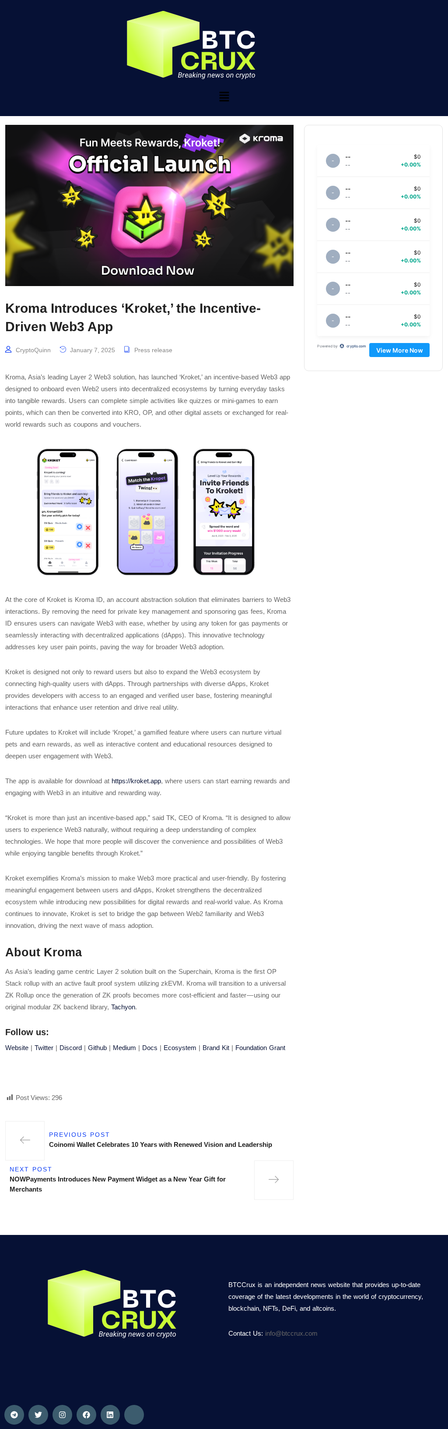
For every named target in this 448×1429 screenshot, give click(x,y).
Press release (153, 350)
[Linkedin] (110, 1415)
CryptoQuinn (33, 350)
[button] (224, 96)
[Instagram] (62, 1415)
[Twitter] (38, 1415)
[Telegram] (14, 1415)
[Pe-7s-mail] (134, 1415)
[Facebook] (86, 1415)
